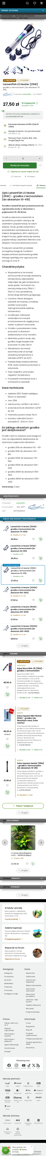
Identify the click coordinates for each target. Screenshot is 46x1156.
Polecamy (24, 80)
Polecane (8, 987)
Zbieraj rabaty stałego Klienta (21, 145)
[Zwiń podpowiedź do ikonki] (31, 1146)
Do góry (24, 646)
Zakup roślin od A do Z (11, 1024)
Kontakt (7, 1051)
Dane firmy (30, 1047)
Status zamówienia (33, 985)
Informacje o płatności (9, 1040)
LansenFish (20, 503)
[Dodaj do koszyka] (7, 694)
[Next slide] (41, 842)
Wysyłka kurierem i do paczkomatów (24, 131)
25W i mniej (23, 18)
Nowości (7, 980)
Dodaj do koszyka (20, 165)
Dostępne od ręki (11, 994)
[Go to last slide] (5, 842)
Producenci (9, 976)
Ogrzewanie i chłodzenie (24, 16)
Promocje (8, 990)
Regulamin (30, 1026)
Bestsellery (8, 983)
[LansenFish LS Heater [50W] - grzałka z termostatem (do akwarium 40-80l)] (6, 548)
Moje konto (30, 973)
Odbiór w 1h (38, 698)
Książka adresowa (33, 1005)
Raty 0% (29, 1030)
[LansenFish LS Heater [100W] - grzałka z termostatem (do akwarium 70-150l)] (6, 528)
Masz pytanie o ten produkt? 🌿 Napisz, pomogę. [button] (19, 1149)
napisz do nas (33, 171)
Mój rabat (30, 1008)
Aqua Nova (21, 665)
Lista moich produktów (30, 995)
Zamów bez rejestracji (31, 981)
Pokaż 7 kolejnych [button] (24, 806)
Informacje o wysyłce (9, 1035)
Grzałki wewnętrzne (9, 18)
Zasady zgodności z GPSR (34, 1043)
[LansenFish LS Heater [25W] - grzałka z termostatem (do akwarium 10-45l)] (23, 42)
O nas (28, 1023)
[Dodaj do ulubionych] (40, 165)
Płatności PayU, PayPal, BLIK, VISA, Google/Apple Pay (22, 139)
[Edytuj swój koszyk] (41, 3)
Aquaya (20, 713)
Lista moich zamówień (30, 990)
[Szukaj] (27, 3)
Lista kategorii (7, 16)
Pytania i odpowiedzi (9, 1029)
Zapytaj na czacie (18, 171)
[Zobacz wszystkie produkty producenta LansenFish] (8, 94)
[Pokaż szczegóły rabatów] (19, 147)
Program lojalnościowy (31, 1034)
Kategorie (8, 973)
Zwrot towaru (9, 1048)
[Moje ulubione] (34, 3)
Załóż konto (30, 976)
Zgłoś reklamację (11, 1045)
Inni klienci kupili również (22, 185)
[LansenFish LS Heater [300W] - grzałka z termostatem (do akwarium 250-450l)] (6, 628)
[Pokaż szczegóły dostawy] (19, 134)
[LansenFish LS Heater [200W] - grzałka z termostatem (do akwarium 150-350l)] (6, 589)
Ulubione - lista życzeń (32, 1001)
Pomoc (43, 185)
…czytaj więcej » (33, 693)
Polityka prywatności (34, 1039)
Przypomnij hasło (33, 1012)
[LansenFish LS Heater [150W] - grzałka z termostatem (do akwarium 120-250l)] (6, 609)
